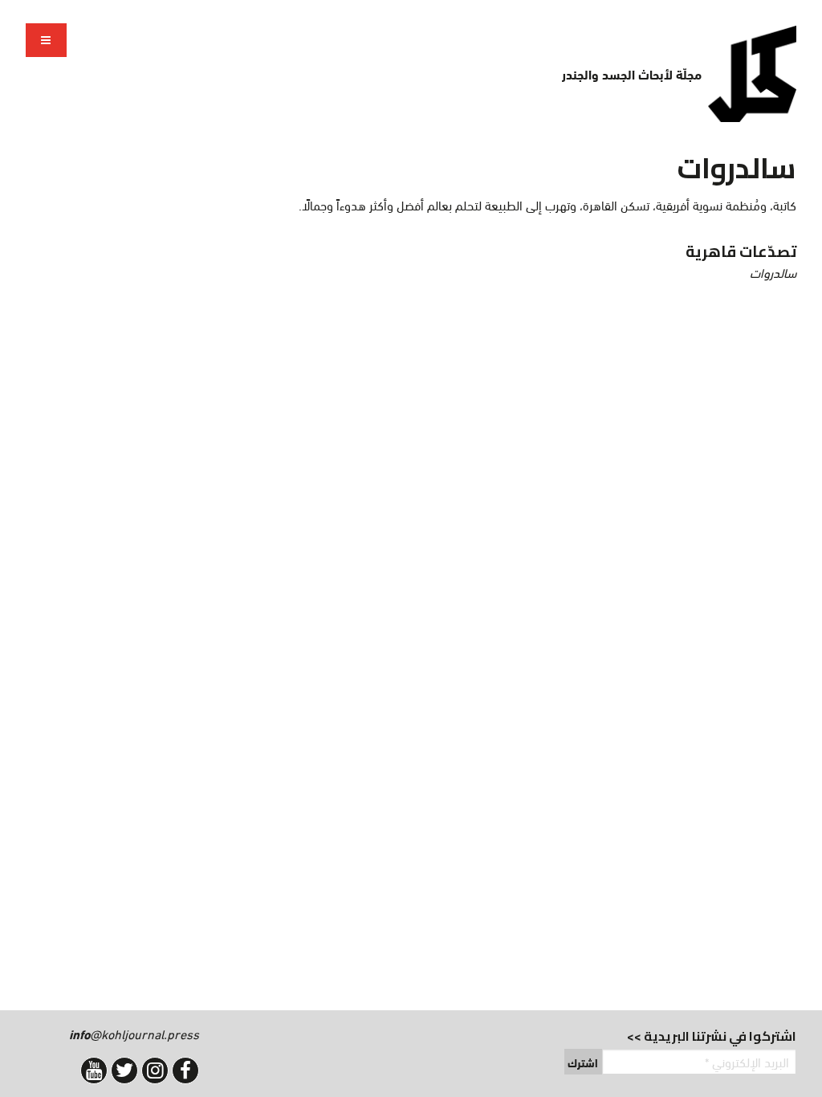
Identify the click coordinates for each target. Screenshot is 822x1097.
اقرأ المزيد (417, 261)
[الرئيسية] (752, 74)
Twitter (124, 1070)
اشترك (583, 1062)
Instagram (155, 1070)
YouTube (94, 1070)
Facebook (185, 1070)
